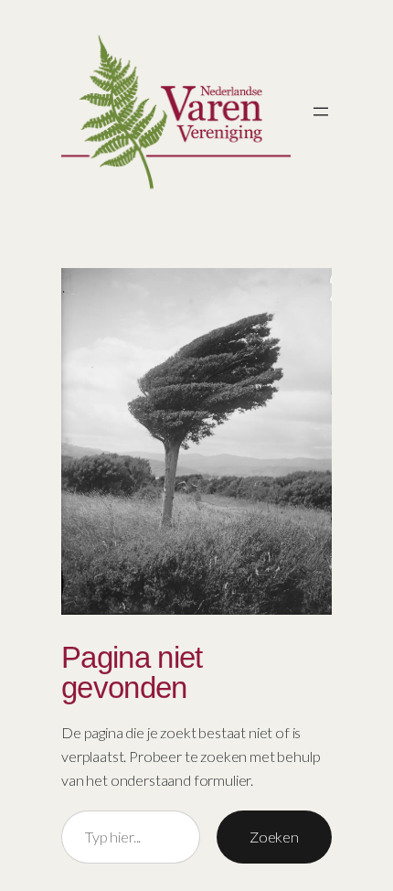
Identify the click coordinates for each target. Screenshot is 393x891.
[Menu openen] (321, 112)
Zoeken (274, 836)
